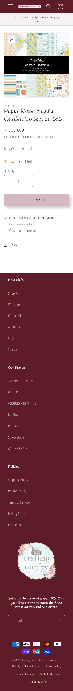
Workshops (15, 304)
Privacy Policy (17, 513)
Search (12, 349)
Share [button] (14, 244)
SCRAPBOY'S (16, 437)
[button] (10, 6)
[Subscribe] (59, 621)
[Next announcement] (64, 19)
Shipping (25, 137)
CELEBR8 (13, 392)
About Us (14, 326)
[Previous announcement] (8, 19)
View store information (24, 230)
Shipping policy (39, 681)
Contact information (51, 674)
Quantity (9, 171)
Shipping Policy (18, 479)
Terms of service (25, 674)
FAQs (11, 338)
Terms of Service (19, 502)
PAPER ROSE (16, 425)
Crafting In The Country (35, 660)
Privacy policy (53, 666)
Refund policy (33, 666)
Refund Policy (17, 491)
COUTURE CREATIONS (22, 403)
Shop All (13, 293)
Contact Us (15, 315)
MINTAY (13, 414)
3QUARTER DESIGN (20, 380)
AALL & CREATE (17, 448)
